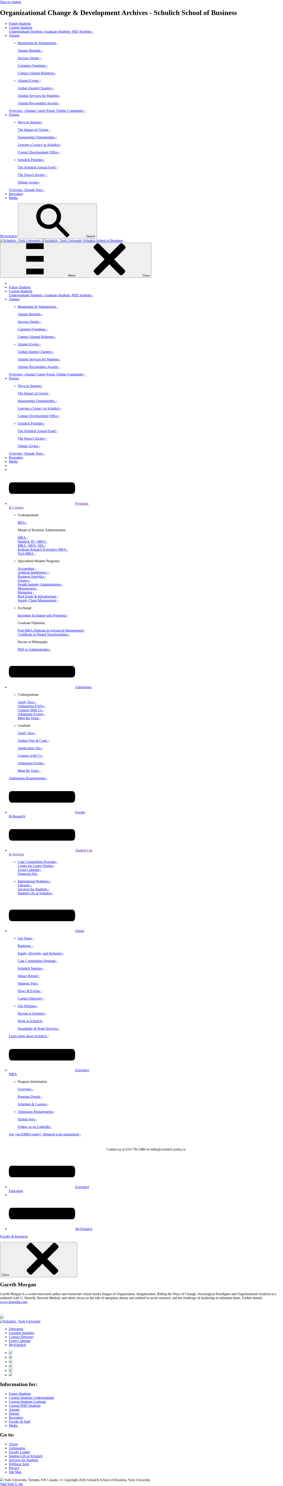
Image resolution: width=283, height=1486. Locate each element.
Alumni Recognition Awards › (39, 103)
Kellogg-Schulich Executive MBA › (43, 549)
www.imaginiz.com (13, 1302)
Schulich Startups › (31, 968)
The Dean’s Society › (32, 175)
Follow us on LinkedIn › (35, 1127)
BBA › (22, 522)
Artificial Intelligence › (33, 572)
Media (13, 198)
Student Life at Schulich (25, 1456)
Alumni (14, 35)
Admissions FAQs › (31, 706)
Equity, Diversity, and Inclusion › (41, 953)
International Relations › (34, 881)
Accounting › (27, 568)
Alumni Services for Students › (39, 96)
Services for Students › (33, 889)
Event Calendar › (29, 870)
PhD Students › (82, 31)
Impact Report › (29, 976)
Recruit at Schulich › (32, 1013)
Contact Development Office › (39, 152)
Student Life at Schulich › (35, 893)
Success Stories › (29, 58)
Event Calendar (20, 1341)
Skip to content (10, 2)
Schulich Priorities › (31, 160)
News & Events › (30, 991)
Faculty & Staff (19, 1421)
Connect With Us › (31, 710)
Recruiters (16, 194)
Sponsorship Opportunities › (37, 137)
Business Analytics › (32, 576)
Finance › (24, 580)
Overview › (17, 111)
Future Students (20, 23)
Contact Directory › (31, 998)
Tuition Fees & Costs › (33, 740)
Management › (28, 588)
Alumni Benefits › (30, 50)
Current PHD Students (24, 1405)
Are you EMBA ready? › (26, 1134)
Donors (14, 115)
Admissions (83, 687)
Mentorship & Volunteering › (38, 43)
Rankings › (25, 946)
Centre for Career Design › (36, 866)
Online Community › (71, 111)
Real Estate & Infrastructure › (38, 596)
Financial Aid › (28, 874)
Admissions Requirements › (28, 778)
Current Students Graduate (27, 1402)
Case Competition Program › (37, 862)
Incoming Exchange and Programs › (43, 615)
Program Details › (30, 1097)
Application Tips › (30, 748)
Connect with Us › (30, 755)
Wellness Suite (19, 1464)
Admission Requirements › (36, 1112)
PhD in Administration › (34, 649)
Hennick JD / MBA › (32, 541)
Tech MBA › (27, 553)
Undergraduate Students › (26, 31)
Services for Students (23, 1460)
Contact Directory (21, 1337)
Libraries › (25, 885)
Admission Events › (31, 714)
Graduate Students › (58, 31)
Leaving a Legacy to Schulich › (39, 145)
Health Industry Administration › (40, 584)
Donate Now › (35, 190)
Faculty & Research (14, 1236)
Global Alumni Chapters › (36, 88)
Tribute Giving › (29, 182)
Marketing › (26, 592)
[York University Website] (20, 1321)
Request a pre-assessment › (62, 1134)
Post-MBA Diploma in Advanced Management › (51, 630)
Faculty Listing (19, 1452)
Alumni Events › (29, 80)
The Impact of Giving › (34, 130)
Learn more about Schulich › (29, 1036)
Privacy (14, 1468)
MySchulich (8, 236)
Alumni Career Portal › (41, 111)
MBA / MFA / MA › (32, 545)
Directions (16, 1329)
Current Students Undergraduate (31, 1398)
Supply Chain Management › (38, 600)
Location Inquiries (21, 1333)
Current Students (20, 27)
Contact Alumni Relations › (37, 73)
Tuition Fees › (27, 1119)
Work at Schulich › (31, 1021)
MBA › (23, 537)
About (79, 931)
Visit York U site (11, 1484)
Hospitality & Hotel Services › (39, 1028)
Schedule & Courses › (33, 1104)
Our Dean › (26, 938)
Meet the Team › (29, 718)
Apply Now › (27, 702)
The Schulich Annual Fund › (37, 167)
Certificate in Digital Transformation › (44, 634)
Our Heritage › (28, 1006)
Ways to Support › (30, 122)
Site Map (15, 1472)
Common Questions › (33, 65)
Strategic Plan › (28, 983)
